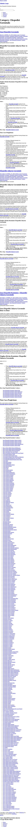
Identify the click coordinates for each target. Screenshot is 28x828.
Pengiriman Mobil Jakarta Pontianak (11, 780)
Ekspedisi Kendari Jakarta (9, 649)
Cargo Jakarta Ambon (8, 470)
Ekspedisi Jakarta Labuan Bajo (10, 579)
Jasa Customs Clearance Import (10, 712)
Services (5, 15)
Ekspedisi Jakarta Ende (8, 566)
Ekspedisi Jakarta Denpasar (9, 563)
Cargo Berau (6, 467)
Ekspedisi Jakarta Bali (8, 544)
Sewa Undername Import (8, 806)
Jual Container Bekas (7, 756)
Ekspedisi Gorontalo (4, 36)
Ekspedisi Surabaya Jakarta (9, 698)
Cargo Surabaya (6, 516)
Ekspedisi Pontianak (7, 688)
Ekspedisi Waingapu (7, 707)
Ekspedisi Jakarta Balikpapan (9, 545)
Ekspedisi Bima (6, 536)
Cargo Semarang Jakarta (8, 514)
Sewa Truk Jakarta (7, 786)
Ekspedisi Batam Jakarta (8, 532)
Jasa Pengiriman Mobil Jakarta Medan (11, 740)
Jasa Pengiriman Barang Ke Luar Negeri (12, 729)
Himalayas (21, 812)
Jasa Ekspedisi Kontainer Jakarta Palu (11, 390)
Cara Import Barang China (9, 454)
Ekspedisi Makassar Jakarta (9, 662)
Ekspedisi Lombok (7, 658)
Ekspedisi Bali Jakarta (8, 524)
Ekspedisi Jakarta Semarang (9, 605)
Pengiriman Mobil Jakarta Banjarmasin (11, 777)
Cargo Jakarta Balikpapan (9, 472)
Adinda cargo (16, 35)
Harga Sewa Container (8, 710)
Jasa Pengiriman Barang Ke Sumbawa (11, 731)
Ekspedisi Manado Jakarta (9, 664)
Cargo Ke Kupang (7, 494)
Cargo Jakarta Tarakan (8, 488)
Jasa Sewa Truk (6, 750)
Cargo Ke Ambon (7, 492)
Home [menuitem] (4, 822)
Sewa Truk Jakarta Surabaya (9, 801)
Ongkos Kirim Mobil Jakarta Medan (11, 772)
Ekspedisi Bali (6, 523)
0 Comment (22, 35)
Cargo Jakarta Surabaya (8, 486)
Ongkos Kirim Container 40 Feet (10, 768)
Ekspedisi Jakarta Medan (8, 590)
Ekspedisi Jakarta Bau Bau (9, 551)
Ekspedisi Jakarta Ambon (8, 542)
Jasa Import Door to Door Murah (10, 720)
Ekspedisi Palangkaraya (8, 679)
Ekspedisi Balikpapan (8, 525)
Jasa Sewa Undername (8, 753)
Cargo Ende (5, 468)
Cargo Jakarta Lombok (8, 479)
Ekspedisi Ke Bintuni (8, 629)
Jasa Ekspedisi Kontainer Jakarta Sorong (12, 442)
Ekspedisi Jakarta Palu (8, 597)
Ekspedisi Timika (7, 703)
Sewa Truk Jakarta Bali (8, 788)
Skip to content (3, 0)
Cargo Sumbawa (6, 515)
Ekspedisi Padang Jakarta (8, 677)
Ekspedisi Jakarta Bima (8, 558)
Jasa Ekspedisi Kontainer (10, 37)
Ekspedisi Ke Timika (7, 645)
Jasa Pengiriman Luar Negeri (9, 733)
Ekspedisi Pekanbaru (7, 684)
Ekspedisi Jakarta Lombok (9, 581)
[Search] (14, 10)
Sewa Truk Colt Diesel (8, 784)
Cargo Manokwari (7, 505)
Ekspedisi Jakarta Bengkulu (9, 554)
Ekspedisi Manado (7, 663)
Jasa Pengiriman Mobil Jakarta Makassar (12, 738)
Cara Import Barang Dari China (10, 455)
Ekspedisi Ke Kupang (8, 632)
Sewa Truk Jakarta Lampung (9, 792)
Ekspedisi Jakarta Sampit (8, 603)
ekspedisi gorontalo (10, 70)
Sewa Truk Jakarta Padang (9, 795)
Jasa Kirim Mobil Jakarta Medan (10, 727)
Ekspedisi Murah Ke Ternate (9, 676)
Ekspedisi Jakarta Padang (8, 593)
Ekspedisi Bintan (7, 537)
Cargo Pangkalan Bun (8, 507)
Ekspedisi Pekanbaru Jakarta (9, 685)
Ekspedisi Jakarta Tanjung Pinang (10, 610)
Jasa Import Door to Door (9, 718)
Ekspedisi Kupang (7, 654)
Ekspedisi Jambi (6, 616)
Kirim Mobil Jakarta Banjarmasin (10, 763)
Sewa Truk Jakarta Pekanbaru (9, 798)
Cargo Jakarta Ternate (8, 489)
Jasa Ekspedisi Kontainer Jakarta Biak (11, 445)
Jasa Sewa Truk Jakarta (8, 751)
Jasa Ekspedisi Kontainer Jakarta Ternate (12, 441)
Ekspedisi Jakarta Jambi (8, 568)
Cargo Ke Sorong (7, 496)
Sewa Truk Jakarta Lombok (9, 793)
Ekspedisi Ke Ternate (8, 644)
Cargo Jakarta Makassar (8, 480)
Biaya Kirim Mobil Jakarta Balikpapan (11, 448)
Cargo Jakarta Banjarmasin (9, 474)
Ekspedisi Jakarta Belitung (9, 553)
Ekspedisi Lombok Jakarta (9, 659)
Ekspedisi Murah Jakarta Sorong (10, 675)
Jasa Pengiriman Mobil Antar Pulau (11, 736)
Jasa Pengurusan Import (8, 746)
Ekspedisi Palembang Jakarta (9, 680)
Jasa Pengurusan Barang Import (10, 745)
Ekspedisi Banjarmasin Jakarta (10, 529)
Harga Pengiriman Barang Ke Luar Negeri (12, 708)
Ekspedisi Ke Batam (7, 623)
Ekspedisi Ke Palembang (8, 637)
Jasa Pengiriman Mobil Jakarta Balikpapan (12, 737)
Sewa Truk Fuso (6, 785)
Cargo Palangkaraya (7, 506)
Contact (4, 16)
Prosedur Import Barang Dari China (11, 781)
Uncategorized (6, 810)
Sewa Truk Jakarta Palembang (10, 797)
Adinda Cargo (4, 3)
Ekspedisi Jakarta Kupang (9, 577)
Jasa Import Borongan (8, 715)
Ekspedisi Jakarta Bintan (8, 559)
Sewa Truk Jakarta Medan (9, 794)
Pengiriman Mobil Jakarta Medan (10, 779)
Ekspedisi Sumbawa (7, 695)
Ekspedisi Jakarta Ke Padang (9, 573)
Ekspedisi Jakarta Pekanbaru (9, 599)
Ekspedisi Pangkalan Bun (9, 682)
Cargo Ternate (6, 520)
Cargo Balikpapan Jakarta (9, 464)
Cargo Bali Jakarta (7, 462)
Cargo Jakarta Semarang (8, 485)
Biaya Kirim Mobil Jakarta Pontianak (11, 450)
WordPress (14, 813)
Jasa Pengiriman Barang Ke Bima (10, 728)
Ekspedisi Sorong (7, 694)
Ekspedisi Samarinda (7, 689)
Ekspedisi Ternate (7, 702)
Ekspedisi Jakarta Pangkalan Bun (10, 598)
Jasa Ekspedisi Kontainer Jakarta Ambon (12, 440)
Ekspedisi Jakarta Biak (8, 557)
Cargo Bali (5, 461)
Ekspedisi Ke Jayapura (8, 631)
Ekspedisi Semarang (7, 692)
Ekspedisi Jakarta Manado (9, 585)
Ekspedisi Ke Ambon (8, 620)
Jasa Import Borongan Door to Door (11, 716)
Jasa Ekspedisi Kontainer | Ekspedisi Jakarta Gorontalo (13, 294)
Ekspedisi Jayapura (7, 619)
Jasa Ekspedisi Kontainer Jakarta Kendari (12, 397)
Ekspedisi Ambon (7, 522)
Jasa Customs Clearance (8, 711)
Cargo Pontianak (6, 509)
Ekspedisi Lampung (7, 657)
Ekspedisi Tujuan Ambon (8, 705)
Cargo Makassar (6, 501)
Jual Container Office (8, 758)
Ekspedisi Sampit (7, 690)
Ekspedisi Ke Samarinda (8, 638)
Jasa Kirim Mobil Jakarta (8, 724)
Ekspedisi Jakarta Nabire (8, 592)
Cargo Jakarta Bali (7, 471)
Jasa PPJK (5, 747)
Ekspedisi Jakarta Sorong (8, 606)
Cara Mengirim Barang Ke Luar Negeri (12, 458)
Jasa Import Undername (8, 721)
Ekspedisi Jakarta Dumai (8, 564)
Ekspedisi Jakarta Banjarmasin (10, 549)
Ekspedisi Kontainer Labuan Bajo (10, 651)
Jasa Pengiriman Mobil (8, 734)
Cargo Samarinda (7, 510)
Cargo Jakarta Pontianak (8, 483)
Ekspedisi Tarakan (7, 701)
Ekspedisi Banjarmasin (8, 528)
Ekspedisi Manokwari (8, 666)
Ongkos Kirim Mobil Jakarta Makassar (11, 771)
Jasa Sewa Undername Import (9, 754)
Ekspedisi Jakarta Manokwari (9, 586)
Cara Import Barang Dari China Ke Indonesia (13, 457)
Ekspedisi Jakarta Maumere (9, 589)
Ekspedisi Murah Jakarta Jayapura (10, 673)
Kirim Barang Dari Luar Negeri (10, 759)
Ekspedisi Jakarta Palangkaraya (10, 594)
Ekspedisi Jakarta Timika (8, 614)
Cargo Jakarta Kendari (8, 476)
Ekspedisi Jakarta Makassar (9, 584)
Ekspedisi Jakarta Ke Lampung (10, 572)
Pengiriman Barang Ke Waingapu (10, 776)
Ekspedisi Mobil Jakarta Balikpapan (11, 670)
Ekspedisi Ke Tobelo (7, 646)
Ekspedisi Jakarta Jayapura (9, 570)
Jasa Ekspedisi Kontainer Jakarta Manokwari (13, 444)
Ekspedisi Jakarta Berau (8, 555)
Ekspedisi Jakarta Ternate (8, 612)
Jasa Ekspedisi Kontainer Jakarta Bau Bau (12, 395)
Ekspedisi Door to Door (8, 538)
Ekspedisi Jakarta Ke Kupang (9, 571)
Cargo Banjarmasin (7, 466)
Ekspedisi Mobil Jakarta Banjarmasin (11, 671)
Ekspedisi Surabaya (7, 697)
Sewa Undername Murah (8, 807)
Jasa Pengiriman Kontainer (9, 732)
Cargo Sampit (6, 511)
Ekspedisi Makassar (7, 660)
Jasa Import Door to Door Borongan (11, 719)
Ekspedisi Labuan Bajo (8, 655)
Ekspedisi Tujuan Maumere (9, 706)
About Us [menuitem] (5, 823)
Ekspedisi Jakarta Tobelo (8, 615)
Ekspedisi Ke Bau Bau (8, 624)
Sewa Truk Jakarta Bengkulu (9, 789)
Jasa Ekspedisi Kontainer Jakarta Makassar (12, 391)
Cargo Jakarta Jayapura (8, 475)
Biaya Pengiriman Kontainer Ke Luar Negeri (13, 453)
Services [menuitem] (5, 824)
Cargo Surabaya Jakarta (8, 518)
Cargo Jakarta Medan (8, 481)
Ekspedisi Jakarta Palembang (9, 596)
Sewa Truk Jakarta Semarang (9, 799)
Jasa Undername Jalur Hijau (9, 755)
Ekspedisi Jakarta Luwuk (12, 129)
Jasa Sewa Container (7, 749)
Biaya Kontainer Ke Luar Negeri (10, 451)
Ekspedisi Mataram (7, 667)
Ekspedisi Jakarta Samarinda (9, 602)
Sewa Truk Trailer (7, 802)
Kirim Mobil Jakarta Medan (9, 764)
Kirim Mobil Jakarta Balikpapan (10, 762)
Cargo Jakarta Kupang (8, 477)
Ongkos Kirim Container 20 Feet (10, 767)
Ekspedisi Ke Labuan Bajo (9, 633)
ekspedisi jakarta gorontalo (11, 208)
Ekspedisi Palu (6, 681)
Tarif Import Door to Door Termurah (11, 808)
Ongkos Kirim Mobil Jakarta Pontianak (12, 773)
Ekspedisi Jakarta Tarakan (9, 611)
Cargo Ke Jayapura (7, 493)
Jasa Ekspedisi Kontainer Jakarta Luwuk (12, 394)
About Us (5, 13)
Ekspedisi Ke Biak (7, 627)
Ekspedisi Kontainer (4, 40)
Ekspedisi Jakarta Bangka (9, 546)
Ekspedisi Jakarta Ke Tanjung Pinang (11, 575)
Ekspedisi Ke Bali (7, 621)
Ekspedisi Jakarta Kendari (9, 576)
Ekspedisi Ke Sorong (7, 641)
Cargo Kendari (6, 497)
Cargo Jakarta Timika (8, 490)
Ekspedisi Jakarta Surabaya (9, 608)
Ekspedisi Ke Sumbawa (8, 642)
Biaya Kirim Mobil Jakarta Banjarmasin (12, 449)
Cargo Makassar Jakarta (8, 502)
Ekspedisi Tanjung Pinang (9, 699)
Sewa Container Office (8, 782)
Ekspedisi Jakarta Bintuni (8, 560)
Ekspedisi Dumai (7, 540)
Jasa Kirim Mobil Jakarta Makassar (11, 725)
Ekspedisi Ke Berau (7, 625)
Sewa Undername (7, 805)
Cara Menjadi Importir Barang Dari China (12, 459)
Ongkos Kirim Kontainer (8, 769)
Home (4, 12)
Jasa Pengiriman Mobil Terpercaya (11, 742)
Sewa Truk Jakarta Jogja (8, 790)
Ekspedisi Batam (6, 531)
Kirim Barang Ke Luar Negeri (10, 760)
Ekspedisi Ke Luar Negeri (9, 634)
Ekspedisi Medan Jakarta (8, 668)
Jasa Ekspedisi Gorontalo (9, 32)
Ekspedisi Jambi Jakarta (8, 618)
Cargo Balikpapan (7, 463)
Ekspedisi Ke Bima (7, 628)
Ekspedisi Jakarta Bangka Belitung (11, 547)
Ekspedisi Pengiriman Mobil (9, 686)
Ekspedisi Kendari (7, 647)
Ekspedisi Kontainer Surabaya (10, 653)
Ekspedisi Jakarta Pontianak (9, 601)
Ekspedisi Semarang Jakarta (9, 693)
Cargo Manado (6, 503)
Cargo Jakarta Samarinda (8, 484)
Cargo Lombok (6, 499)
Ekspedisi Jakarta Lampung (9, 580)
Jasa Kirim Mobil (7, 723)
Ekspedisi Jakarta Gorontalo (16, 36)
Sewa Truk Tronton (7, 803)
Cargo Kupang (6, 498)
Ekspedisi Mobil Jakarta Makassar (10, 672)
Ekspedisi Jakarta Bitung (8, 562)
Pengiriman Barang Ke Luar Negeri (11, 775)
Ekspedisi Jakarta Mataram (9, 588)
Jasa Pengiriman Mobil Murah (10, 741)
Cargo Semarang (6, 512)
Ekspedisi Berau (6, 535)
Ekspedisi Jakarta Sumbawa (9, 607)
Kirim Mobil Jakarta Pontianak (10, 766)
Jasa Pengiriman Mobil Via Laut (10, 743)
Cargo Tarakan (6, 519)
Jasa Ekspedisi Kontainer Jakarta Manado (12, 393)
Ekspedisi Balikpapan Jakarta (9, 527)
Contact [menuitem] (4, 826)
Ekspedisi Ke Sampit (7, 640)
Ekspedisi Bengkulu (7, 533)
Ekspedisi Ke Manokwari (8, 636)
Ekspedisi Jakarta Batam (8, 550)
